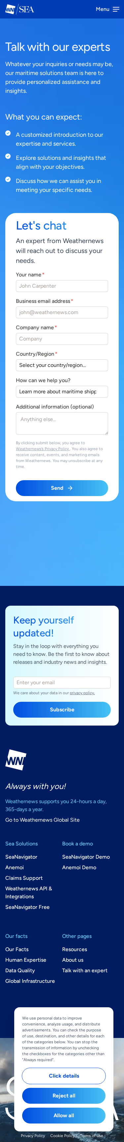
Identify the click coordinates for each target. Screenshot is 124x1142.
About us (72, 960)
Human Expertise (25, 960)
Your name (28, 274)
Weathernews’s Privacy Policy (43, 448)
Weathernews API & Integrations (28, 892)
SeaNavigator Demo (86, 857)
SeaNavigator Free (27, 907)
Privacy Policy (33, 1135)
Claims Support (24, 878)
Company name (35, 327)
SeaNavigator (21, 857)
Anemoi (14, 867)
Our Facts (16, 949)
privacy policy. (82, 693)
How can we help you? (43, 380)
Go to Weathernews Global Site (42, 820)
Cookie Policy (62, 1135)
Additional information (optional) (55, 407)
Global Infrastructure (30, 981)
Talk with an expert (84, 970)
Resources (74, 949)
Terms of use (91, 1135)
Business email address (43, 301)
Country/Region (35, 354)
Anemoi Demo (79, 867)
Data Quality (20, 970)
